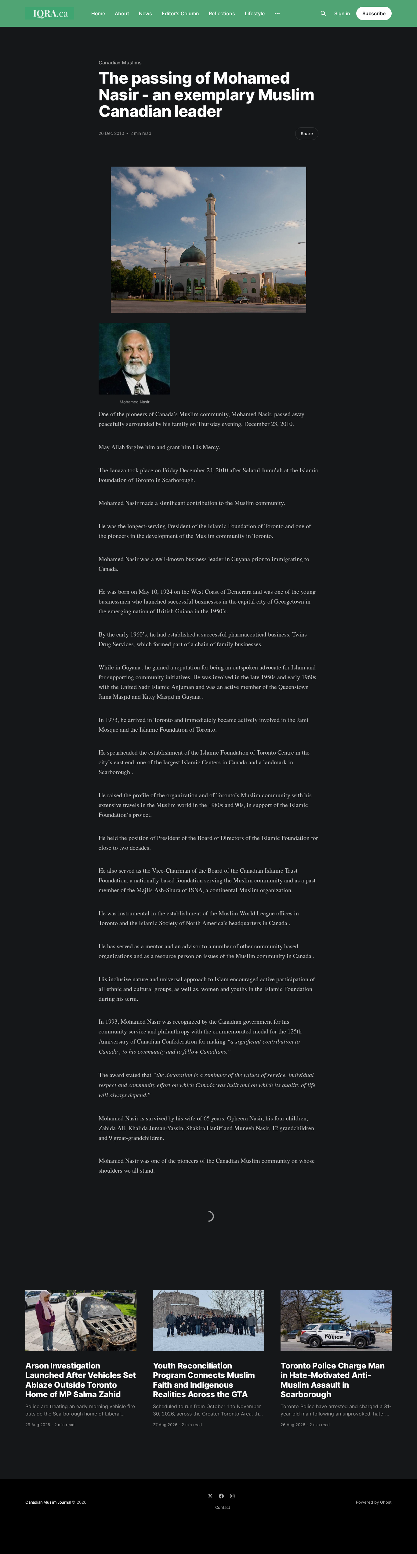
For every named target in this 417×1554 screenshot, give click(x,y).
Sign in (342, 13)
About (122, 13)
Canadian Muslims (120, 62)
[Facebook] (221, 1496)
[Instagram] (232, 1496)
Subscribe (374, 13)
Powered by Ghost (374, 1502)
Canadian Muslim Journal (48, 1502)
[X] (210, 1496)
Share (307, 133)
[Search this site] (323, 13)
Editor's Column (180, 13)
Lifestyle (255, 13)
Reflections (222, 13)
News (145, 13)
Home (98, 13)
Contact (222, 1507)
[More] (277, 13)
